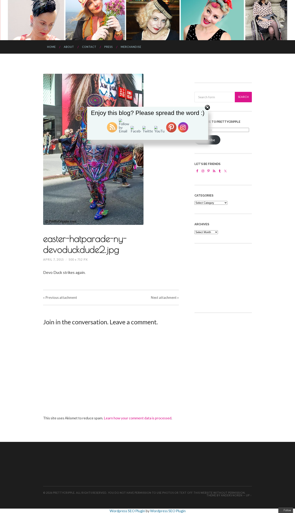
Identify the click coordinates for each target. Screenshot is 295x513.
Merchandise (131, 46)
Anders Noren (231, 495)
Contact (89, 46)
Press (108, 46)
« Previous (60, 297)
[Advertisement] (224, 277)
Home (51, 46)
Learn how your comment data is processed (137, 418)
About (69, 46)
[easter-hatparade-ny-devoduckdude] (111, 149)
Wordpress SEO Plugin (128, 511)
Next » (165, 297)
